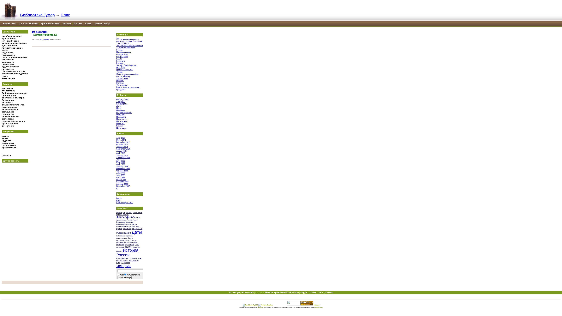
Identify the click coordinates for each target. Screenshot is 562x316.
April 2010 (120, 153)
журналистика (9, 38)
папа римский (134, 260)
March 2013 (121, 140)
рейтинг (119, 260)
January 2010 (122, 155)
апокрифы (7, 88)
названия (136, 247)
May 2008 (120, 177)
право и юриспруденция (14, 57)
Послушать (121, 117)
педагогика (7, 52)
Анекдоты (120, 102)
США (137, 244)
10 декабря (40, 31)
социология (8, 62)
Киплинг (120, 63)
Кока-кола (120, 61)
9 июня (119, 50)
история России (10, 41)
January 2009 (122, 166)
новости (119, 251)
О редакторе (121, 54)
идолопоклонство (122, 240)
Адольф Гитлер (123, 76)
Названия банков (123, 52)
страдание (129, 236)
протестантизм (9, 147)
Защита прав (122, 78)
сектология (8, 119)
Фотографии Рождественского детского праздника (128, 87)
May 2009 (120, 162)
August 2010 (121, 151)
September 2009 (123, 158)
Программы (120, 222)
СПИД (118, 263)
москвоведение (122, 226)
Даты (118, 106)
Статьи (119, 126)
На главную (234, 292)
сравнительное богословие (10, 124)
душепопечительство (13, 105)
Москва (129, 220)
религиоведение (10, 116)
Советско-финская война (127, 74)
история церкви (10, 109)
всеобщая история (12, 36)
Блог (65, 15)
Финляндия (130, 222)
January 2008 (122, 184)
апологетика (8, 91)
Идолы (126, 242)
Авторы (67, 23)
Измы (118, 108)
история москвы (122, 214)
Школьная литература (13, 71)
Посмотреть (121, 121)
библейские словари (13, 98)
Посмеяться (121, 119)
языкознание (8, 78)
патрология (8, 114)
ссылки (128, 247)
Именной (33, 23)
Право (135, 220)
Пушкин (119, 229)
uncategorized (122, 99)
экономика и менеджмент (15, 73)
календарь (120, 247)
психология (8, 59)
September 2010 (123, 149)
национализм (137, 213)
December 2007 (123, 186)
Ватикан (120, 83)
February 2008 (122, 182)
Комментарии (124, 203)
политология (8, 55)
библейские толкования (14, 93)
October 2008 (122, 171)
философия (8, 64)
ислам (5, 138)
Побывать (120, 110)
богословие (8, 100)
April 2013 (120, 138)
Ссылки (78, 23)
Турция (119, 72)
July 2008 (120, 173)
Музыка (119, 213)
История (123, 266)
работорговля (133, 226)
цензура (128, 224)
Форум (303, 292)
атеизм (5, 136)
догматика (7, 102)
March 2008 (121, 179)
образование (129, 244)
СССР (119, 59)
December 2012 (123, 142)
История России (127, 252)
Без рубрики (44, 39)
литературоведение (12, 48)
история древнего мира (14, 43)
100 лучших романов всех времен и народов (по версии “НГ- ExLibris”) (129, 41)
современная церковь (13, 121)
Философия (124, 217)
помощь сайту (102, 23)
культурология (9, 45)
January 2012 (122, 147)
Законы (125, 260)
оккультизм (8, 112)
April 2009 (120, 164)
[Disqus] (71, 84)
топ (124, 213)
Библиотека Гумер (37, 15)
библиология (9, 95)
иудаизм (6, 140)
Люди (134, 228)
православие (9, 145)
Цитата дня (121, 128)
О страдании (122, 56)
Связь (88, 23)
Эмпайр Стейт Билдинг (126, 65)
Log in (118, 198)
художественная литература (10, 67)
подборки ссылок (124, 112)
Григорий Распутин (124, 70)
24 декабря (125, 263)
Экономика (127, 229)
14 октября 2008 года (125, 48)
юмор (5, 76)
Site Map (329, 292)
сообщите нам (318, 307)
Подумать (120, 115)
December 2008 (123, 169)
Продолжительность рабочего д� (129, 258)
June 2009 (120, 160)
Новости (6, 155)
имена (134, 224)
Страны (136, 217)
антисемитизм (121, 238)
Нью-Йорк (120, 67)
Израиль (120, 81)
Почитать (120, 123)
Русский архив (123, 233)
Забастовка (120, 236)
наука (5, 50)
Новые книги (9, 23)
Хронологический (50, 23)
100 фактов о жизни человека (129, 45)
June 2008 (120, 175)
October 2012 (122, 144)
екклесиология (9, 107)
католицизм (8, 143)
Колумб (130, 238)
